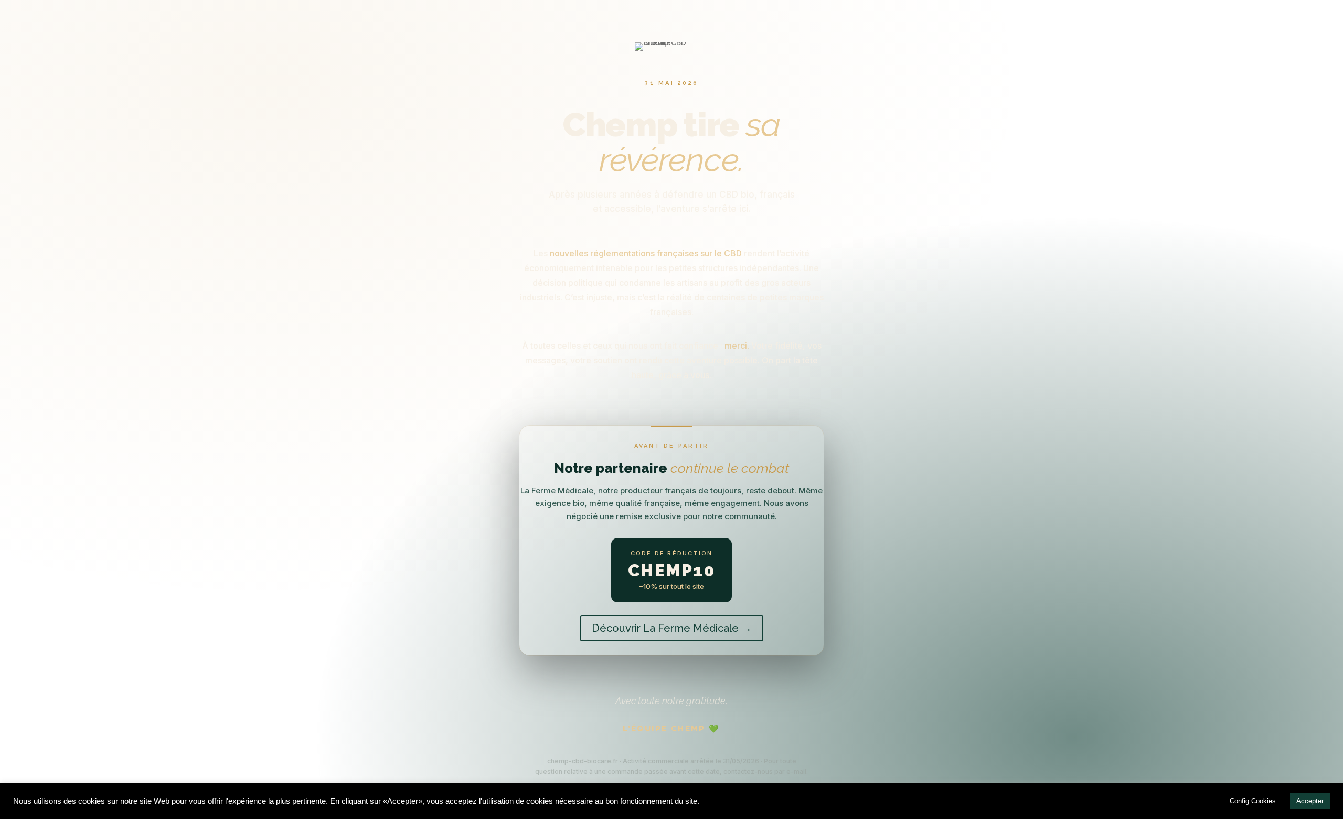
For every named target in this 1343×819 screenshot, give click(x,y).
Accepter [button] (1310, 801)
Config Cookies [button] (1253, 801)
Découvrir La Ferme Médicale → (672, 628)
